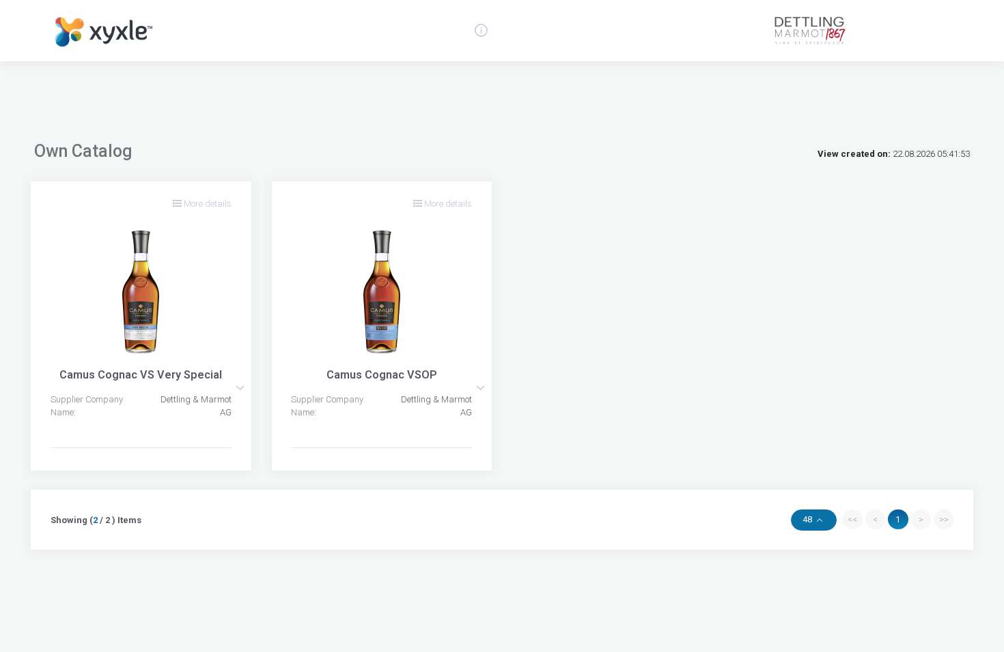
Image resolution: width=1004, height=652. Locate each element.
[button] (240, 388)
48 (808, 519)
